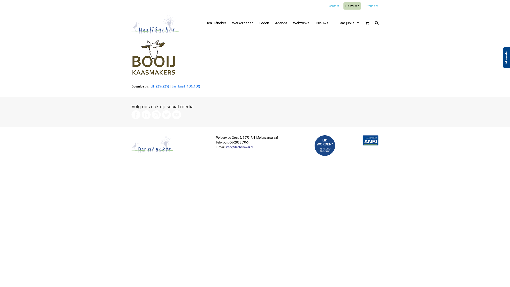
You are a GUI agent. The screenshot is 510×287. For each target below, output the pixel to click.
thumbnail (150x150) (186, 86)
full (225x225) (159, 86)
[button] (367, 23)
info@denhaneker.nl (239, 147)
